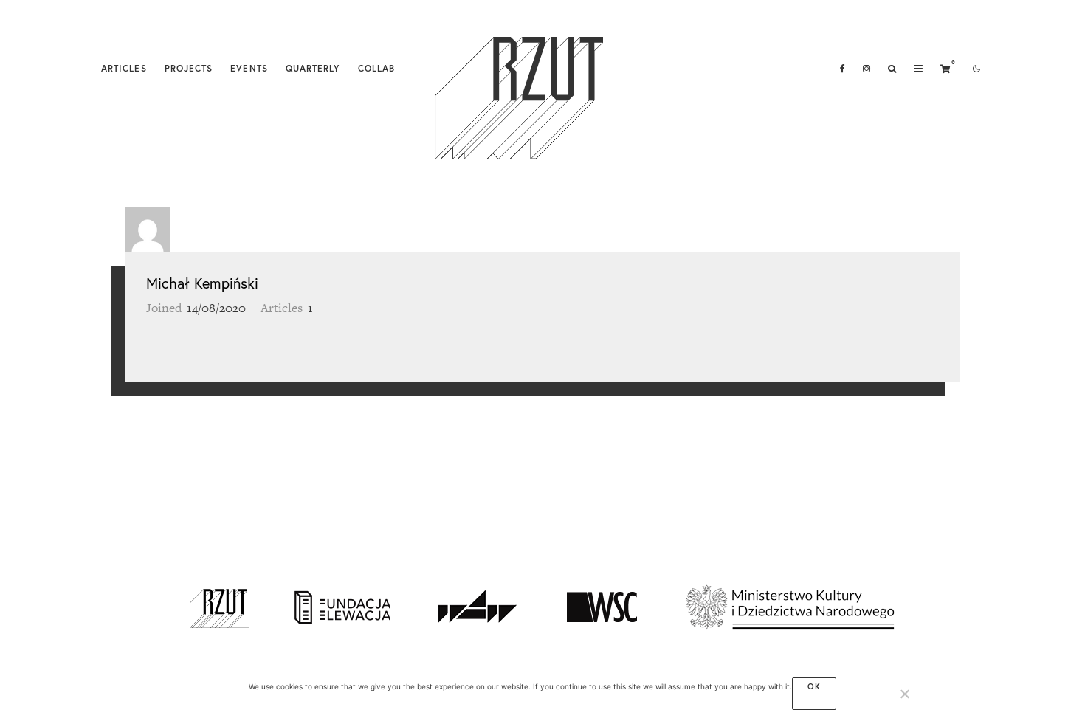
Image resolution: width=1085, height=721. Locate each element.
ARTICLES (124, 68)
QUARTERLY (313, 68)
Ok (814, 686)
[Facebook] (842, 68)
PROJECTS (189, 68)
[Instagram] (866, 68)
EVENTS (248, 68)
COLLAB (376, 68)
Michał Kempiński (202, 283)
